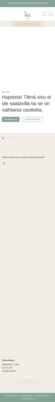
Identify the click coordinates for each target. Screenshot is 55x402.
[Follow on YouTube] (37, 381)
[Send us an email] (27, 381)
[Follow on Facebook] (18, 381)
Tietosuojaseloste (42, 396)
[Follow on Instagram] (23, 381)
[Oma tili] (44, 14)
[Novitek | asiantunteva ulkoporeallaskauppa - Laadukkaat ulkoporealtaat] (27, 14)
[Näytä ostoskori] (51, 14)
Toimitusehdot (27, 399)
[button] (3, 14)
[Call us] (32, 381)
